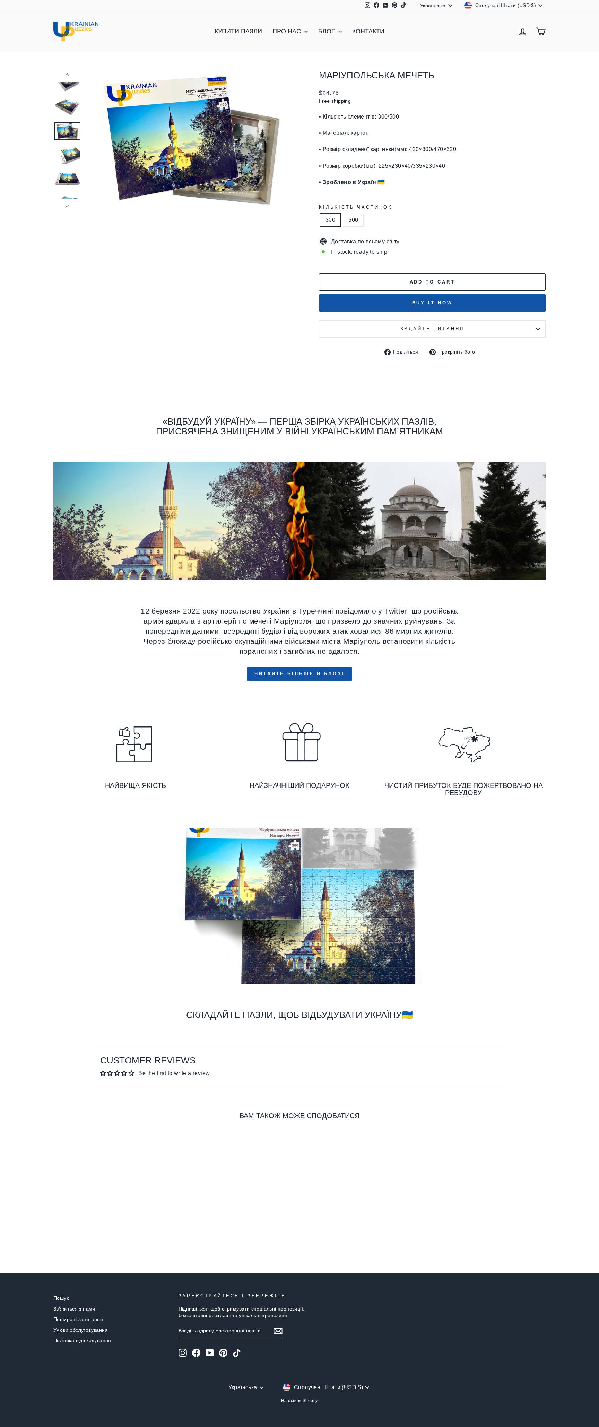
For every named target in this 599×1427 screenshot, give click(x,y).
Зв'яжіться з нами (74, 1309)
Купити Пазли (238, 31)
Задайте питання (432, 328)
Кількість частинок (355, 207)
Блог (327, 31)
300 (330, 220)
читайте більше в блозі (299, 673)
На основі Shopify (299, 1400)
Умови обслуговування (80, 1330)
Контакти (368, 31)
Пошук (61, 1298)
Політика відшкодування (82, 1340)
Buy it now (432, 302)
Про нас (287, 31)
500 (353, 220)
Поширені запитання (78, 1319)
